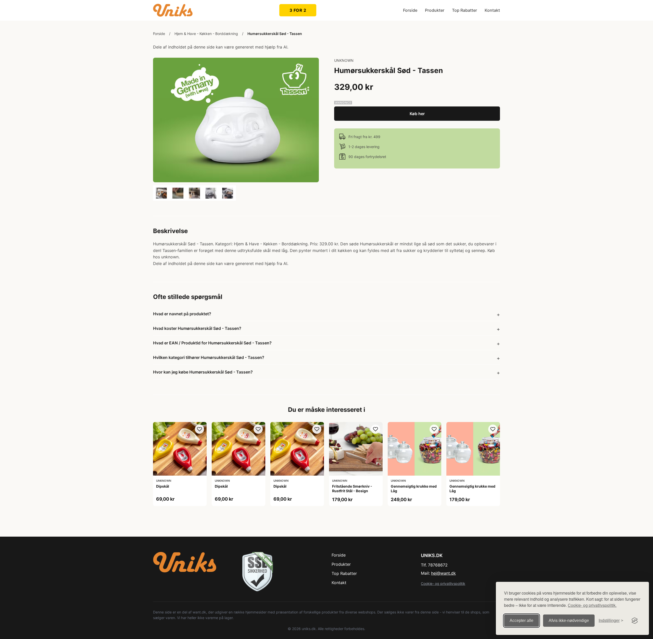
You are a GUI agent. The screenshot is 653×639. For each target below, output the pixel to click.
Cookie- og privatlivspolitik (443, 583)
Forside (410, 10)
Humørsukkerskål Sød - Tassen (274, 33)
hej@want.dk (443, 573)
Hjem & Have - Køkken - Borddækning (206, 33)
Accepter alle (521, 620)
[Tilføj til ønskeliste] (199, 429)
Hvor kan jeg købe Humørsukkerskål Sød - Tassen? (203, 372)
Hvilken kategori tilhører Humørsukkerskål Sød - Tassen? (208, 357)
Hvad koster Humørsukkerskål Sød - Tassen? (197, 328)
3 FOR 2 (298, 10)
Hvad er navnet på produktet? (182, 313)
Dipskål (162, 486)
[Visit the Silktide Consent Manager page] (635, 620)
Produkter (434, 10)
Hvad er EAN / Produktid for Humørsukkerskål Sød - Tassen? (212, 342)
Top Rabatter (464, 10)
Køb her (417, 113)
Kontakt (492, 10)
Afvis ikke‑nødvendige (569, 620)
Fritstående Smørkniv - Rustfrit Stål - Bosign (352, 488)
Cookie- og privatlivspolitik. (592, 605)
